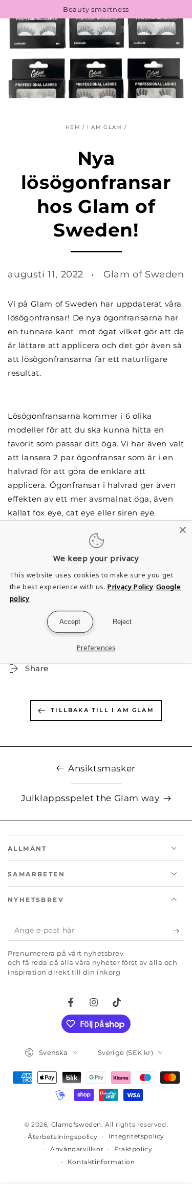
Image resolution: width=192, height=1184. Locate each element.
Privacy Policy (130, 586)
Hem (73, 127)
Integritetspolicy (136, 1136)
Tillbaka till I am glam (102, 710)
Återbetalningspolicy (63, 1136)
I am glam (104, 127)
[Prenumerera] (178, 930)
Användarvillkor (76, 1149)
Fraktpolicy (133, 1149)
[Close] (183, 530)
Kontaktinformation (101, 1162)
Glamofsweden (76, 1124)
